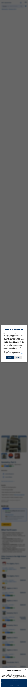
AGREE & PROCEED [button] (14, 685)
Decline (18, 357)
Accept (10, 357)
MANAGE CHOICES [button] (14, 681)
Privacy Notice (20, 354)
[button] (25, 669)
